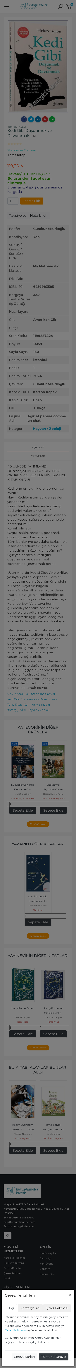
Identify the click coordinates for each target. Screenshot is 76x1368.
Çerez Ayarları (24, 1357)
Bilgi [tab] (11, 1308)
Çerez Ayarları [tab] (30, 1308)
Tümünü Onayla (53, 1357)
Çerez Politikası (15, 1330)
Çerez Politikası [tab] (57, 1308)
